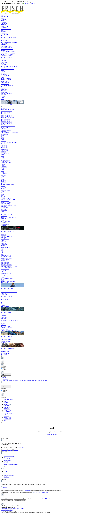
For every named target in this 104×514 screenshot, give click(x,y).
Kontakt (6, 471)
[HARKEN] (12, 230)
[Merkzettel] (1, 382)
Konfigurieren (10, 500)
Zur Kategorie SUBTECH (7, 312)
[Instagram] (9, 450)
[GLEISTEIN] (12, 311)
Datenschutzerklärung (9, 475)
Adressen (17, 380)
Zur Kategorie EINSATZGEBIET (9, 37)
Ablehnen (3, 500)
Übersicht (3, 380)
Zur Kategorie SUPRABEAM (8, 348)
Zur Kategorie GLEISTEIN (7, 296)
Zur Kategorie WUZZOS (7, 336)
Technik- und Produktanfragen (11, 464)
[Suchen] (2, 362)
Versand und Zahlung (9, 456)
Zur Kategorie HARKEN (7, 104)
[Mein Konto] (2, 372)
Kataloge (6, 461)
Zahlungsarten (23, 380)
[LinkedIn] (15, 450)
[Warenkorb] (1, 384)
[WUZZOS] (12, 347)
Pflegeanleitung (7, 460)
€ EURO (4, 368)
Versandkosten (27, 490)
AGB (5, 474)
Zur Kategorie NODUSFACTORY (9, 320)
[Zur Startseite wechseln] (12, 14)
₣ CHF (4, 369)
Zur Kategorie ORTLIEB (7, 288)
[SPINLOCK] (12, 287)
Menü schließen (6, 374)
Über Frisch (6, 477)
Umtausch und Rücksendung (40, 380)
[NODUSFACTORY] (12, 334)
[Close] (2, 504)
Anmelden (3, 377)
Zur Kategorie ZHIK (6, 57)
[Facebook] (4, 450)
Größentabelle (7, 458)
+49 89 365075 (21, 447)
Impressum (6, 472)
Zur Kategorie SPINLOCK (7, 231)
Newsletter (6, 462)
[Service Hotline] (52, 497)
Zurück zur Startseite (52, 434)
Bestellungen (30, 380)
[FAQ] (1, 356)
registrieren (5, 379)
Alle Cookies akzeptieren (19, 500)
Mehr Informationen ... (47, 498)
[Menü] (2, 358)
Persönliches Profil (10, 380)
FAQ (5, 457)
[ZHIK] (12, 103)
